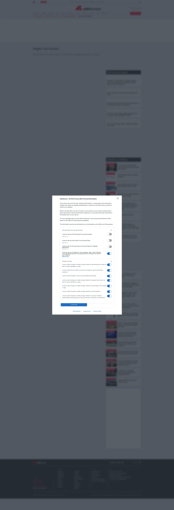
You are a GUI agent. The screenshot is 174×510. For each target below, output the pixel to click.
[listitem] (87, 230)
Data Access (87, 311)
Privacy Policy (97, 311)
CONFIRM (74, 304)
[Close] (118, 199)
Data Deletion (77, 311)
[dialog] (87, 255)
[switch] (109, 234)
